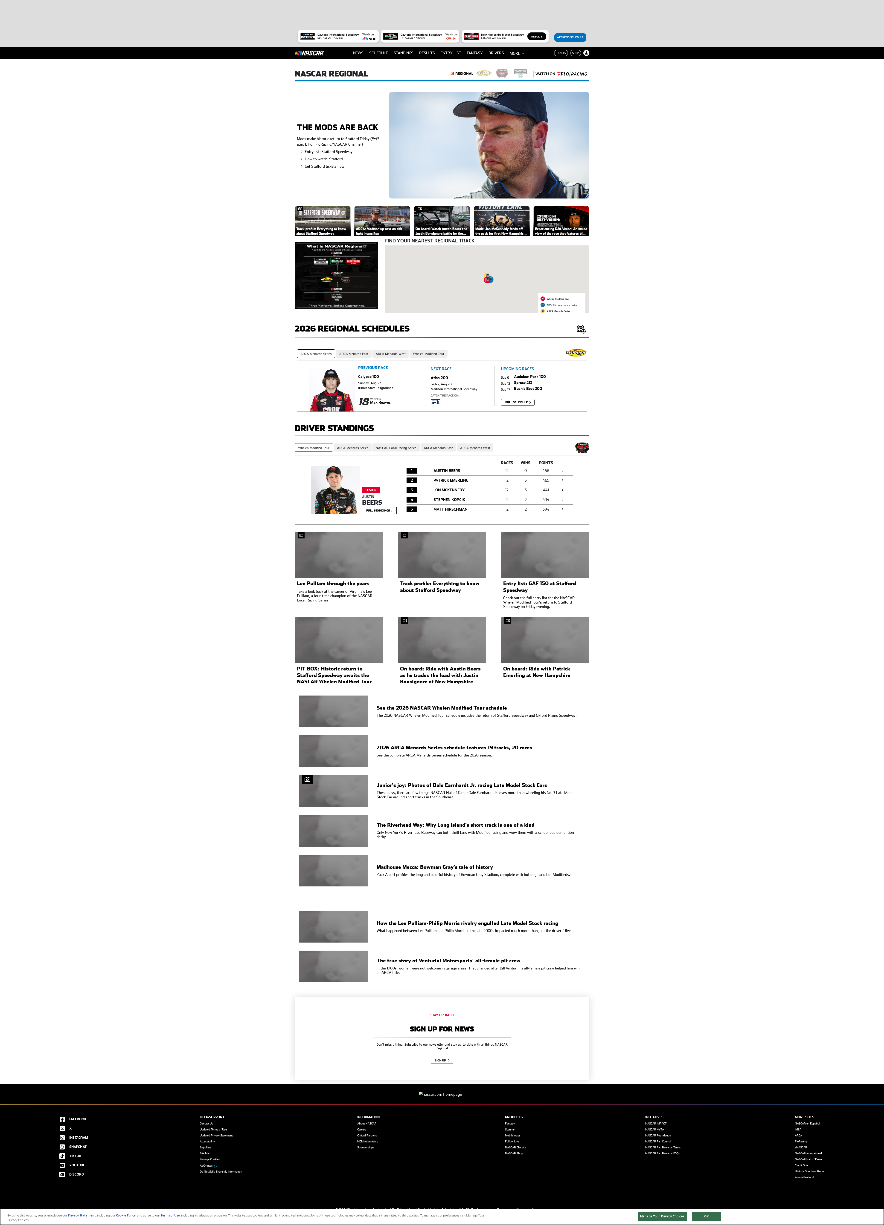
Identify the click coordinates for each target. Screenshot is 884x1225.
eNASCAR (801, 1147)
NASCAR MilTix (654, 1129)
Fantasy (475, 53)
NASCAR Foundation (658, 1135)
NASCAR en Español (807, 1123)
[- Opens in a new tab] (336, 275)
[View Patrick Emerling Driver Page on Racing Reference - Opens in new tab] (562, 480)
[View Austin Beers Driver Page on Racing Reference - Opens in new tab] (562, 471)
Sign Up (441, 1060)
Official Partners (367, 1135)
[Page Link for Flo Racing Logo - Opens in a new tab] (572, 74)
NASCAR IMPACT (656, 1123)
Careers (361, 1129)
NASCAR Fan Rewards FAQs (662, 1153)
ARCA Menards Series (316, 354)
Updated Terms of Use (213, 1129)
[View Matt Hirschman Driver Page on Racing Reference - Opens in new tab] (562, 509)
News (358, 53)
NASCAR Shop (514, 1153)
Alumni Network (805, 1177)
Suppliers (205, 1147)
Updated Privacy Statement (216, 1135)
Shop (575, 53)
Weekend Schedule (570, 37)
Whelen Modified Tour (428, 354)
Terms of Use (170, 1215)
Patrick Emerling (450, 480)
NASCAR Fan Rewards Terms (663, 1147)
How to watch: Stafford (324, 159)
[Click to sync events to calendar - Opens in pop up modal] (581, 328)
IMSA (798, 1129)
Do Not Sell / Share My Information (221, 1171)
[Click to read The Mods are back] (489, 145)
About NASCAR (366, 1123)
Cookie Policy (126, 1215)
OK (706, 1216)
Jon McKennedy (449, 490)
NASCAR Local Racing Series (396, 448)
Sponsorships (365, 1147)
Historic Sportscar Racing (810, 1171)
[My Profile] (586, 53)
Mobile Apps (513, 1135)
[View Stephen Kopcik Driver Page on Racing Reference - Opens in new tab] (562, 499)
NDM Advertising (367, 1141)
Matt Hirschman (450, 509)
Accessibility (207, 1141)
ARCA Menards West (391, 354)
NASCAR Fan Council (658, 1141)
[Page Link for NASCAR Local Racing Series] (520, 74)
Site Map (205, 1153)
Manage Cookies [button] (210, 1159)
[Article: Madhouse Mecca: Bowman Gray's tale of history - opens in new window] (333, 870)
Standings (403, 53)
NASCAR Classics (515, 1147)
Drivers (496, 53)
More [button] (515, 53)
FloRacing (801, 1141)
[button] (487, 279)
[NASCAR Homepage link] (442, 1090)
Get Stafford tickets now (324, 166)
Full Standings (378, 510)
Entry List (451, 53)
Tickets (561, 53)
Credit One (801, 1165)
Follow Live (512, 1141)
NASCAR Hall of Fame (808, 1159)
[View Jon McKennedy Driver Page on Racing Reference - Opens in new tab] (562, 490)
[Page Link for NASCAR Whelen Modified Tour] (502, 74)
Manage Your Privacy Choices (662, 1216)
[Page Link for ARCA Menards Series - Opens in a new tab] (484, 74)
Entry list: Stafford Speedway (328, 152)
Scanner (510, 1129)
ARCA (798, 1135)
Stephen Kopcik (449, 499)
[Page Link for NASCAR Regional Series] (461, 74)
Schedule (378, 53)
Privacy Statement (82, 1215)
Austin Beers (446, 471)
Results (536, 36)
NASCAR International (808, 1153)
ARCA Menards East (353, 354)
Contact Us (206, 1123)
